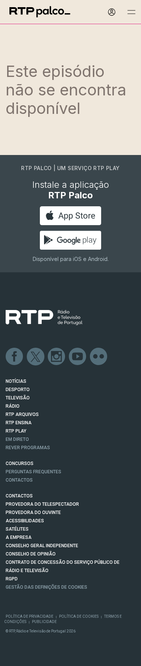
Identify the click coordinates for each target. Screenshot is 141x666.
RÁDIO (13, 406)
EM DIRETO (17, 439)
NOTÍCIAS (16, 381)
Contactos (19, 480)
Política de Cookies (79, 616)
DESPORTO (18, 389)
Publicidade (44, 622)
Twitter (36, 357)
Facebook (15, 357)
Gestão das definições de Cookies (46, 587)
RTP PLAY (16, 431)
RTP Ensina (19, 422)
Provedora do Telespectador (42, 504)
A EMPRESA (19, 537)
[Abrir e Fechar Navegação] (131, 12)
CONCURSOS (19, 463)
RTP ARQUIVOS (22, 414)
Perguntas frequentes (33, 471)
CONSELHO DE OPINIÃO (31, 554)
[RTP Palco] (40, 12)
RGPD (12, 579)
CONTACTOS (19, 496)
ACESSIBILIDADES (25, 520)
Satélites (17, 529)
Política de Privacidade (29, 616)
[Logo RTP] (44, 317)
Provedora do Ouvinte (33, 512)
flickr (99, 357)
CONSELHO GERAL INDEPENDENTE (42, 545)
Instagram (57, 357)
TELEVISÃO (18, 398)
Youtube (78, 357)
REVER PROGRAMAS (28, 447)
